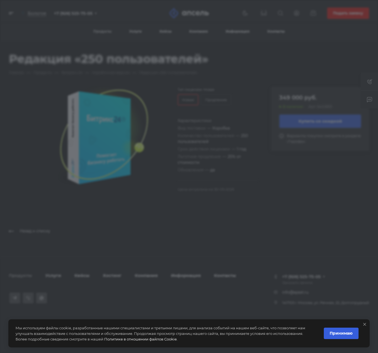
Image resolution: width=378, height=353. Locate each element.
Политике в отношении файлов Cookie (140, 339)
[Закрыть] (365, 324)
